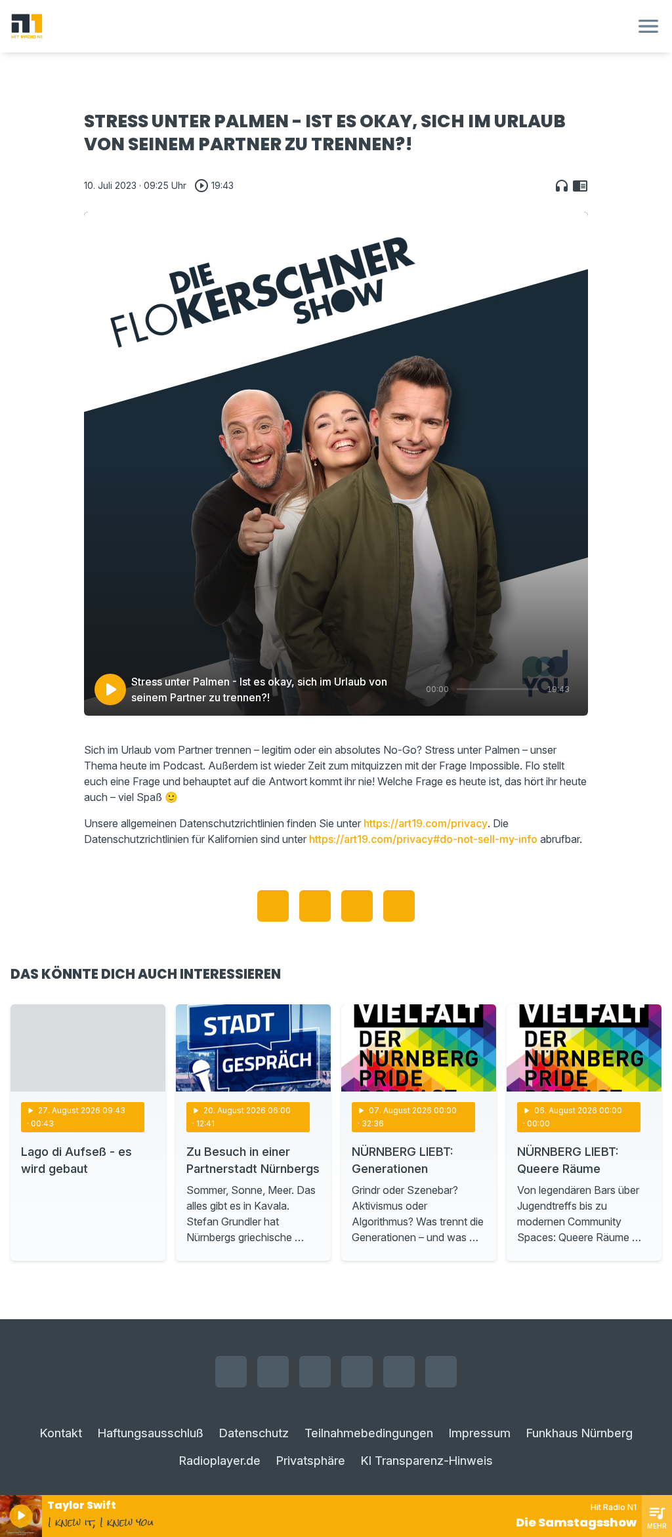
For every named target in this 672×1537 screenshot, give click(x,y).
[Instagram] (273, 1371)
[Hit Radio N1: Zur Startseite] (320, 26)
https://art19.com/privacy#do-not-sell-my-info (423, 839)
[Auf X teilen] (315, 906)
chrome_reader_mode (580, 186)
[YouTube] (315, 1371)
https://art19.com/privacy (426, 823)
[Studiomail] (399, 1371)
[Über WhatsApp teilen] (357, 906)
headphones (562, 186)
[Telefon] (441, 1371)
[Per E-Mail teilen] (399, 906)
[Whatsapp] (357, 1371)
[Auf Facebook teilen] (273, 906)
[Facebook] (231, 1371)
